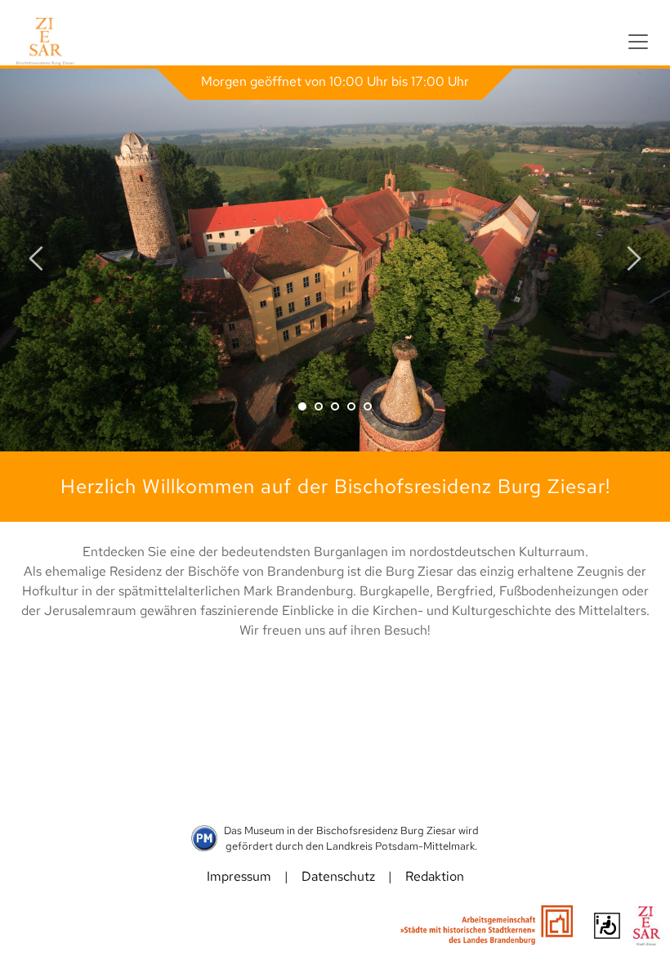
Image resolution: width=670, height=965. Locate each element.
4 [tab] (351, 406)
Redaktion (434, 876)
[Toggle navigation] (638, 41)
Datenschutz (338, 876)
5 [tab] (368, 406)
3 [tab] (335, 406)
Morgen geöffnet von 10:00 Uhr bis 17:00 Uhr (335, 81)
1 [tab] (302, 406)
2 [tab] (319, 406)
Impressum (239, 876)
